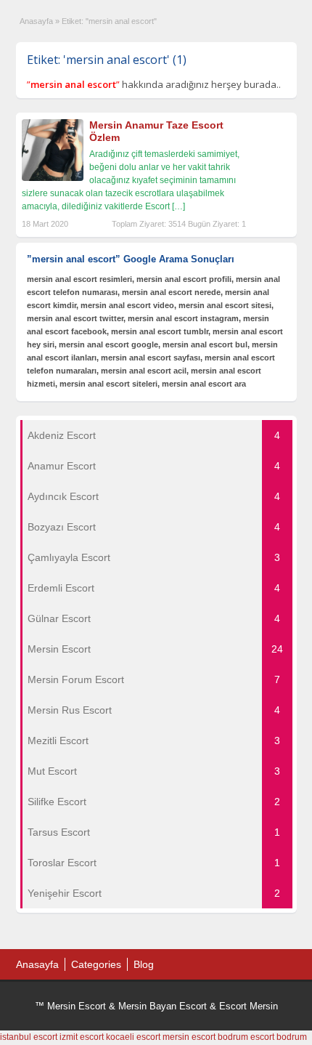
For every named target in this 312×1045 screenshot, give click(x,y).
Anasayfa (36, 21)
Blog (144, 964)
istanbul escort (28, 1037)
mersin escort (189, 1037)
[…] (178, 206)
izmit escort (81, 1037)
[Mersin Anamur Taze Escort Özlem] (52, 178)
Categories (96, 964)
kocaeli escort (133, 1037)
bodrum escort (246, 1037)
